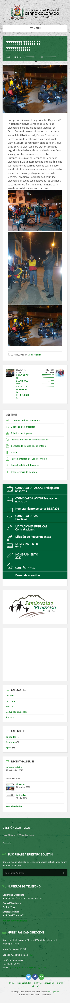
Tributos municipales (21, 433)
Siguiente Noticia (20, 371)
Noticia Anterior (49, 371)
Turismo (10, 717)
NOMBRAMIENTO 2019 (26, 545)
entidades (11, 736)
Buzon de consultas (27, 575)
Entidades (21, 795)
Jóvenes (10, 701)
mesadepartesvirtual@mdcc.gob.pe (27, 967)
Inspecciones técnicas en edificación (30, 439)
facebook (11, 742)
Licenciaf (20, 784)
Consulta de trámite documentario (28, 445)
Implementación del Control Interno (29, 458)
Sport (9, 747)
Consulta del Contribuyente (25, 465)
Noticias (18, 57)
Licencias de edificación (23, 426)
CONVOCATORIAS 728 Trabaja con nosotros (36, 499)
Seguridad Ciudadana (17, 711)
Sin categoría (34, 354)
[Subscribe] (64, 873)
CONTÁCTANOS (25, 568)
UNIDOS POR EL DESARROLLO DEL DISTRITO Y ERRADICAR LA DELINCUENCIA (22, 386)
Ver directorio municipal (15, 920)
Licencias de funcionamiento (25, 420)
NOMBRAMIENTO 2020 (26, 555)
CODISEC (10, 695)
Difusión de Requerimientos (33, 537)
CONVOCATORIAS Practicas (26, 517)
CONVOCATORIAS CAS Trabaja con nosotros (37, 489)
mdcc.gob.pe (53, 991)
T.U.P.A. (14, 452)
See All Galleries (14, 806)
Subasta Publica (14, 767)
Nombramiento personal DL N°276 (37, 508)
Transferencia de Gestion (24, 471)
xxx (7, 775)
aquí (30, 954)
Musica (9, 706)
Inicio (8, 57)
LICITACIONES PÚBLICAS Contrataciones (31, 527)
